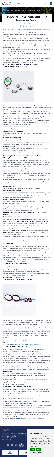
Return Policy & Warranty (6, 439)
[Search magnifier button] (45, 3)
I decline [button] (38, 449)
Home (3, 10)
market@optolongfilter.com (9, 437)
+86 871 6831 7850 (15, 436)
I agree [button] (32, 449)
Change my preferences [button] (36, 452)
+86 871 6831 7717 (6, 436)
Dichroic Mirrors (25, 29)
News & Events (8, 10)
